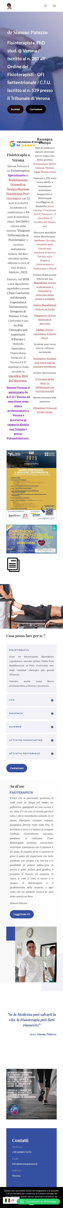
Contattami (16, 768)
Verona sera (48, 172)
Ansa (51, 206)
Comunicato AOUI (45, 164)
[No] (59, 1197)
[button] (26, 144)
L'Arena (40, 168)
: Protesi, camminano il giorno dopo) (44, 334)
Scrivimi (15, 109)
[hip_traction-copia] (31, 628)
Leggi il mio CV (22, 914)
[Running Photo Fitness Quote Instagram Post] (31, 1118)
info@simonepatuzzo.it (25, 1164)
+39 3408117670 (21, 1152)
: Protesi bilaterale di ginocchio (45, 319)
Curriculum (36, 109)
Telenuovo (47, 214)
